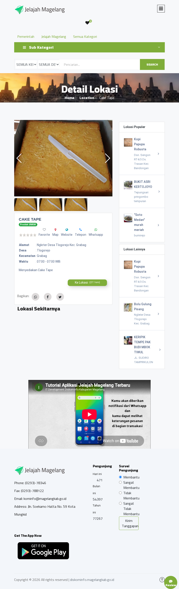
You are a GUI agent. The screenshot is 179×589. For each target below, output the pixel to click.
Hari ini (97, 474)
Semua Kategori (85, 36)
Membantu (131, 477)
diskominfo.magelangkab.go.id (92, 579)
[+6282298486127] (80, 229)
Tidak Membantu (131, 495)
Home (69, 97)
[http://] (66, 229)
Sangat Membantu (131, 485)
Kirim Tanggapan (130, 523)
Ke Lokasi (87, 282)
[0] (87, 23)
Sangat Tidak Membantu (131, 508)
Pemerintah (25, 36)
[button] (107, 158)
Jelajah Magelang (53, 36)
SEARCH (152, 64)
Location (86, 97)
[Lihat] (63, 158)
